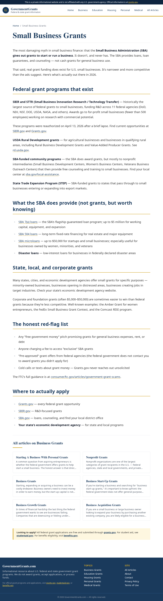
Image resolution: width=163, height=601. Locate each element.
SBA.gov (24, 418)
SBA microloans (29, 241)
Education (97, 10)
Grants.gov (38, 131)
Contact (129, 577)
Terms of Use (132, 585)
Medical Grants (92, 585)
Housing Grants (92, 577)
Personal (125, 10)
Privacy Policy (132, 581)
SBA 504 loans (28, 234)
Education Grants (93, 573)
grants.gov (133, 2)
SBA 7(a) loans (28, 222)
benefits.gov (71, 535)
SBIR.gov (19, 131)
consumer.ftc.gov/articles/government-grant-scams (85, 377)
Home (70, 10)
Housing (111, 10)
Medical (138, 10)
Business (83, 10)
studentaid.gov (25, 535)
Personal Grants (92, 581)
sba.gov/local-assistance (42, 174)
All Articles (153, 10)
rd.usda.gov (21, 150)
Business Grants (92, 569)
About (128, 573)
